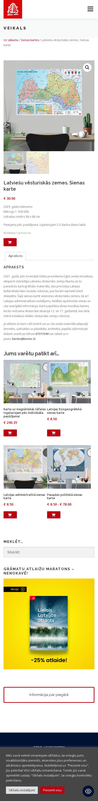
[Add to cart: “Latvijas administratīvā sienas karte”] (10, 514)
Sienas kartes (30, 40)
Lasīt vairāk (31, 780)
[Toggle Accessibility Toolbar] (88, 791)
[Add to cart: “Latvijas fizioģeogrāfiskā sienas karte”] (53, 433)
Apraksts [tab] (16, 256)
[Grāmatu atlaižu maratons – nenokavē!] (49, 623)
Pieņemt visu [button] (52, 790)
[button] (87, 67)
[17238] (10, 242)
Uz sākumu (11, 40)
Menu (90, 9)
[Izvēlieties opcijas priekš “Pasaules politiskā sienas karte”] (53, 514)
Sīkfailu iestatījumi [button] (22, 790)
